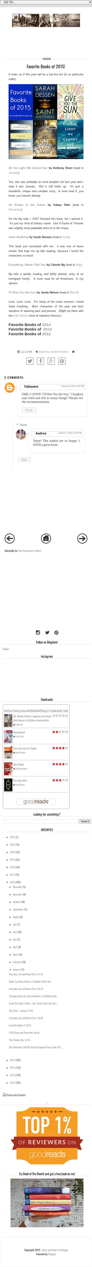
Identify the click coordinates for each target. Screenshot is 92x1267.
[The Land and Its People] (8, 758)
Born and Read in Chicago (55, 1250)
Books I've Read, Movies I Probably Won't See (30, 981)
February (17, 962)
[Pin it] (62, 361)
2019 (12, 859)
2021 (12, 844)
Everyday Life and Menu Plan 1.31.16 (26, 974)
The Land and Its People (25, 748)
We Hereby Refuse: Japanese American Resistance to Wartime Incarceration (32, 718)
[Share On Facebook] (40, 361)
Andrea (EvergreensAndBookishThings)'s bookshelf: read (36, 710)
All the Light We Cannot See (28, 168)
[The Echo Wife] (8, 790)
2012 (46, 334)
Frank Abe (19, 724)
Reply (29, 410)
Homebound (19, 732)
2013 (48, 329)
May (78, 264)
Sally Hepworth (21, 768)
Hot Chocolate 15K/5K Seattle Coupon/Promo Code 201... (35, 1047)
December (15, 209)
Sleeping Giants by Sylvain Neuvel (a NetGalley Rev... (33, 996)
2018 (12, 867)
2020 (12, 852)
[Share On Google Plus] (51, 361)
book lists (44, 352)
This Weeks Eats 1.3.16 (19, 1040)
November (17, 894)
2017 (12, 874)
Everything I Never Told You (27, 264)
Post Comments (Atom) (29, 551)
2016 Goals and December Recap (24, 1032)
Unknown (31, 386)
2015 (12, 1060)
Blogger (52, 1254)
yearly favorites (59, 352)
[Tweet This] (30, 361)
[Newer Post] (9, 542)
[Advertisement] (29, 598)
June (65, 237)
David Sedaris (20, 752)
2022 (12, 837)
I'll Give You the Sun (22, 292)
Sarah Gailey (20, 784)
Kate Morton (20, 315)
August (16, 917)
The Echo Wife (20, 780)
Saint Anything (18, 237)
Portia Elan (19, 736)
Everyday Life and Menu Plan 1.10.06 (26, 1018)
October (16, 902)
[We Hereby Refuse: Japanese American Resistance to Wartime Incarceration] (8, 726)
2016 (12, 882)
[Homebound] (8, 742)
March (73, 292)
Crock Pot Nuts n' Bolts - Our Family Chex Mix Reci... (33, 1003)
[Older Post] (82, 542)
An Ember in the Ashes (27, 204)
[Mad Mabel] (8, 774)
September (18, 909)
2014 (46, 325)
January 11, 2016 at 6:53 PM (69, 433)
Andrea (41, 433)
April (15, 947)
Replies (23, 425)
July (14, 924)
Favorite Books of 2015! (20, 1025)
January (13, 172)
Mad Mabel (18, 764)
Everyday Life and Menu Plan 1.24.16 (26, 989)
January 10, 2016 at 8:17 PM (72, 386)
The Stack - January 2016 (21, 1010)
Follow (6, 649)
